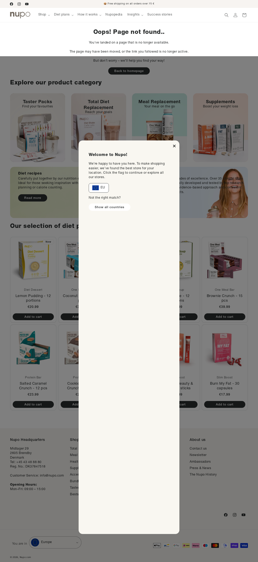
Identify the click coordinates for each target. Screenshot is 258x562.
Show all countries (109, 207)
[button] (44, 15)
